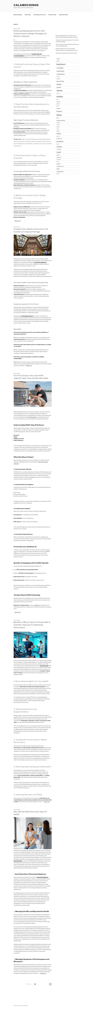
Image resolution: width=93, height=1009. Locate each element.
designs (59, 87)
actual (58, 59)
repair (59, 152)
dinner (60, 90)
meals (58, 128)
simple (58, 164)
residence (59, 157)
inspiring (58, 124)
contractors (61, 74)
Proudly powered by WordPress (20, 1005)
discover (58, 93)
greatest (58, 103)
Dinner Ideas (28, 14)
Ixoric (32, 477)
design (59, 84)
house (58, 108)
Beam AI (37, 605)
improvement (61, 120)
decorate (58, 78)
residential (59, 159)
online (59, 134)
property (60, 141)
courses (58, 76)
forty (57, 99)
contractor (60, 71)
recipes (59, 147)
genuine (58, 101)
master (58, 126)
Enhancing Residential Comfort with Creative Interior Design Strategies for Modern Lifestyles (30, 33)
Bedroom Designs (18, 14)
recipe (58, 144)
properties (59, 138)
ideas (59, 115)
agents (58, 61)
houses (59, 111)
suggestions (60, 171)
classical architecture (40, 262)
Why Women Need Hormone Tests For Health (66, 53)
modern (58, 130)
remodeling (59, 149)
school (58, 161)
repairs (58, 155)
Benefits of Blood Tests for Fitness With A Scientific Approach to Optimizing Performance (32, 625)
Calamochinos (26, 5)
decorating (60, 81)
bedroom (61, 64)
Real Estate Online (63, 14)
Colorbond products (27, 316)
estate (60, 96)
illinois (58, 117)
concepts (60, 68)
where (58, 173)
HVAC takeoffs (33, 417)
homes (58, 105)
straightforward (60, 166)
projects (58, 136)
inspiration (58, 122)
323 (35, 984)
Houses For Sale (52, 14)
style (58, 169)
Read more (18, 220)
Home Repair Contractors (39, 14)
